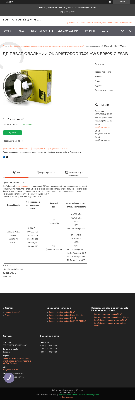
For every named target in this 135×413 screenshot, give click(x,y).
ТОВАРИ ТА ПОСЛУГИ (40, 31)
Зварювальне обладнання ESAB (108, 314)
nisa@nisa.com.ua (102, 127)
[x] (7, 157)
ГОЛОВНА (7, 31)
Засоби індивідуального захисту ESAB (110, 320)
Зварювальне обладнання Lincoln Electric (111, 317)
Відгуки (98, 85)
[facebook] (4, 157)
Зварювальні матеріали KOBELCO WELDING (67, 321)
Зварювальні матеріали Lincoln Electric (66, 315)
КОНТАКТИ (90, 31)
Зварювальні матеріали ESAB (62, 312)
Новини (98, 76)
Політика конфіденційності (89, 395)
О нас (97, 81)
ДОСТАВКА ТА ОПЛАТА (68, 31)
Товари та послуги (103, 72)
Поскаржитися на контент (67, 395)
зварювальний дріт (24, 186)
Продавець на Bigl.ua (68, 392)
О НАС (21, 31)
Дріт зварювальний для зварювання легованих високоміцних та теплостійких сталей (46, 46)
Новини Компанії (12, 312)
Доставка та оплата (104, 90)
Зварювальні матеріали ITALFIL (62, 318)
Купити (12, 132)
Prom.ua (80, 390)
